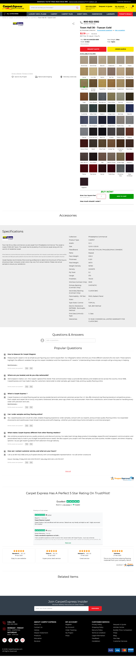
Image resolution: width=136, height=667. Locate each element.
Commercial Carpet (21, 17)
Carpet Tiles (67, 14)
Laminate (111, 14)
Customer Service (101, 622)
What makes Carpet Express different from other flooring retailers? (34, 432)
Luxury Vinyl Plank (37, 14)
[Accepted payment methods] (121, 650)
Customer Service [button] (123, 1)
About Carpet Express (45, 622)
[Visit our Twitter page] (16, 640)
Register (68, 624)
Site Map (116, 638)
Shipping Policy (97, 627)
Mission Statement (41, 633)
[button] (121, 7)
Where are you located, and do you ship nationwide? (28, 375)
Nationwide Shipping (77, 1)
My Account (71, 622)
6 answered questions (104, 30)
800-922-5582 (12, 624)
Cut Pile (33, 17)
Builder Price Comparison (122, 630)
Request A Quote (119, 624)
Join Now (95, 608)
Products (37, 635)
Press (115, 633)
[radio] (84, 61)
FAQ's (67, 635)
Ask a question (120, 30)
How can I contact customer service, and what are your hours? (32, 451)
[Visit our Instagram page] (22, 640)
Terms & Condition (99, 633)
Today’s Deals (125, 14)
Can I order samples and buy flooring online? (25, 414)
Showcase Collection (88, 30)
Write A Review (17, 73)
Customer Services (120, 641)
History (36, 630)
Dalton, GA (93, 1)
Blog (115, 635)
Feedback (95, 638)
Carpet (54, 14)
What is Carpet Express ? (17, 393)
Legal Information (98, 635)
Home (4, 17)
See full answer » (12, 365)
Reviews (37, 641)
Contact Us (38, 627)
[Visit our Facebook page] (10, 640)
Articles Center (118, 627)
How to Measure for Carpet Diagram (22, 354)
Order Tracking (70, 630)
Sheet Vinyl (82, 14)
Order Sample (120, 49)
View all (68, 471)
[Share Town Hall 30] (73, 24)
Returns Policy (97, 630)
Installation (96, 641)
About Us (37, 624)
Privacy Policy (97, 624)
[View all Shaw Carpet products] (18, 24)
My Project (69, 633)
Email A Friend (28, 73)
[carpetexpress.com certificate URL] (125, 564)
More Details (84, 44)
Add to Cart (121, 196)
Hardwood (97, 14)
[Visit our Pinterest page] (4, 640)
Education (38, 638)
